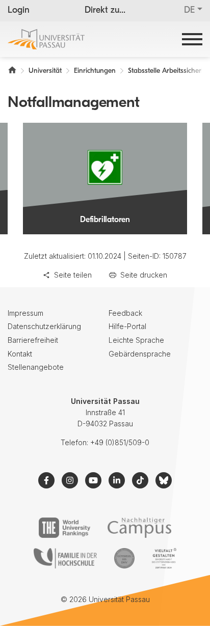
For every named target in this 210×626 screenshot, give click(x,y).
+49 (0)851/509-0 (119, 442)
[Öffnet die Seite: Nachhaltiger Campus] (139, 528)
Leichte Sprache (136, 340)
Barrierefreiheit (33, 340)
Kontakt (20, 353)
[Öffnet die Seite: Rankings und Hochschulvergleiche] (64, 528)
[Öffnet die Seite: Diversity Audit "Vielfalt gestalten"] (164, 558)
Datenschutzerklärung (44, 326)
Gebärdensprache (140, 353)
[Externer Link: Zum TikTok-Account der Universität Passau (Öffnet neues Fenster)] (140, 480)
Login (19, 10)
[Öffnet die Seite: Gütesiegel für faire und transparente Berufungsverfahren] (124, 558)
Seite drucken (143, 274)
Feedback (125, 313)
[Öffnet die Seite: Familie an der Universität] (65, 558)
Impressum (25, 313)
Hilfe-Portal (127, 326)
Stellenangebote (36, 367)
